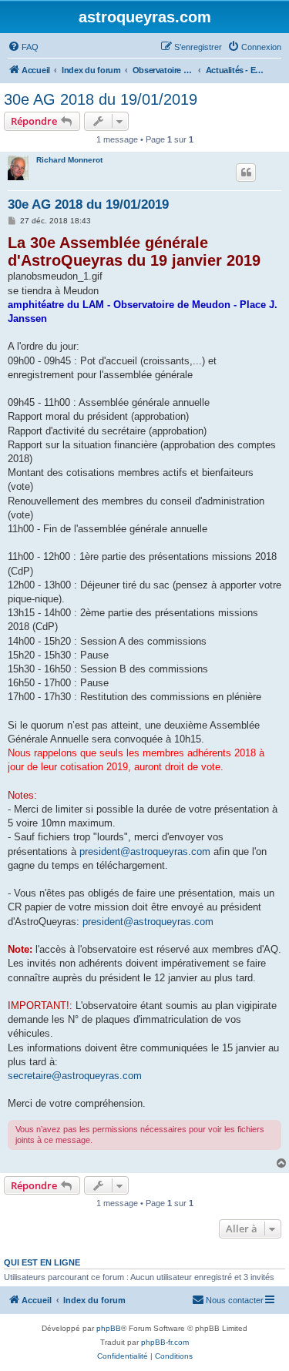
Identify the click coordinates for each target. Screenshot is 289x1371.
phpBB (108, 1328)
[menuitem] (23, 47)
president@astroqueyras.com (144, 851)
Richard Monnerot (69, 160)
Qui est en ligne (42, 1262)
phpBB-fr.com (165, 1342)
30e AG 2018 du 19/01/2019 (100, 99)
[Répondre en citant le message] (246, 172)
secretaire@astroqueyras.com (75, 1075)
